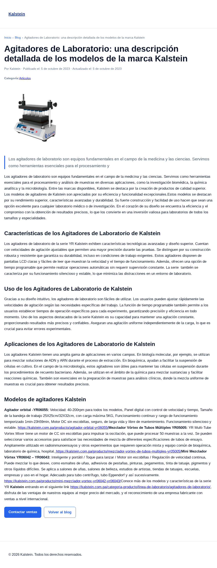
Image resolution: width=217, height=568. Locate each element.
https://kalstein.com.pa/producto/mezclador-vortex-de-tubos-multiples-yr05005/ (118, 451)
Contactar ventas (22, 512)
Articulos (25, 78)
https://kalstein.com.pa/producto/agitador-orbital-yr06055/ (63, 428)
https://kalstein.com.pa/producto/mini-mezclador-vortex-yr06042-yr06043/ (62, 481)
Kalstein (16, 14)
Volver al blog (59, 512)
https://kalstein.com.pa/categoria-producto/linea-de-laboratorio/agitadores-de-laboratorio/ (140, 487)
